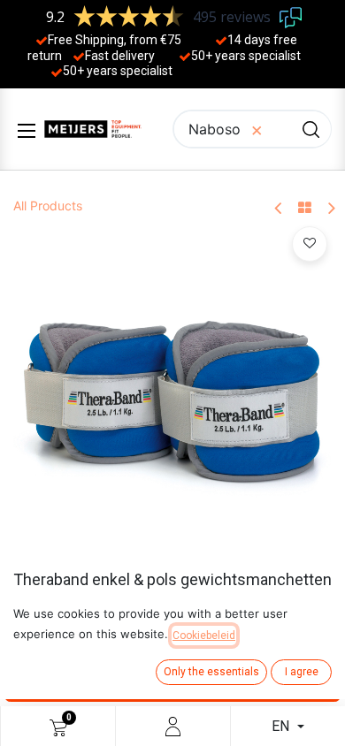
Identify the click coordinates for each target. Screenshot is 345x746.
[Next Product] (330, 209)
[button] (309, 244)
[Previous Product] (279, 209)
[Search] (311, 129)
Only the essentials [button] (211, 672)
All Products (47, 205)
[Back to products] (304, 208)
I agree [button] (301, 672)
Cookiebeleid (203, 635)
